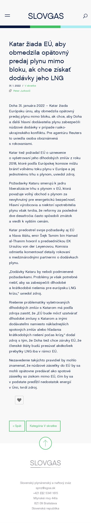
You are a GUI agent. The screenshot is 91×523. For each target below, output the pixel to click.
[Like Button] (19, 400)
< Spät (17, 426)
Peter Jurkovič (21, 91)
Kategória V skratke (43, 426)
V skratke (30, 85)
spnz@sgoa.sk (45, 488)
